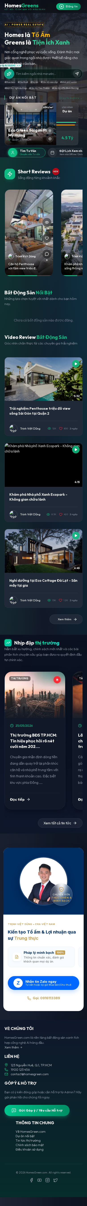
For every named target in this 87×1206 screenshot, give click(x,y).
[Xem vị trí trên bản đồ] (50, 130)
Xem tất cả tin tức (57, 823)
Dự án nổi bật (25, 1136)
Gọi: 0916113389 (46, 998)
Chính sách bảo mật (30, 1145)
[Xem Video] (50, 138)
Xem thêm (11, 1047)
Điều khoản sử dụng (30, 1149)
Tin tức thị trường (28, 1140)
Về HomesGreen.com (31, 1132)
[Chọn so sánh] (9, 107)
